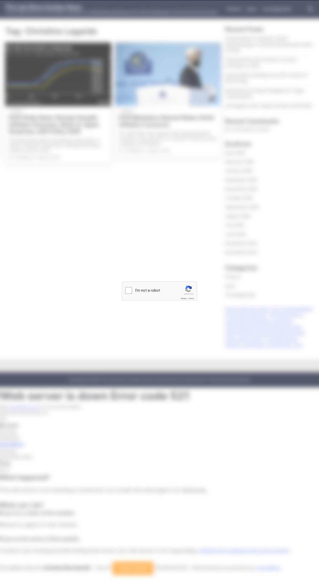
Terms (191, 298)
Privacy (184, 298)
